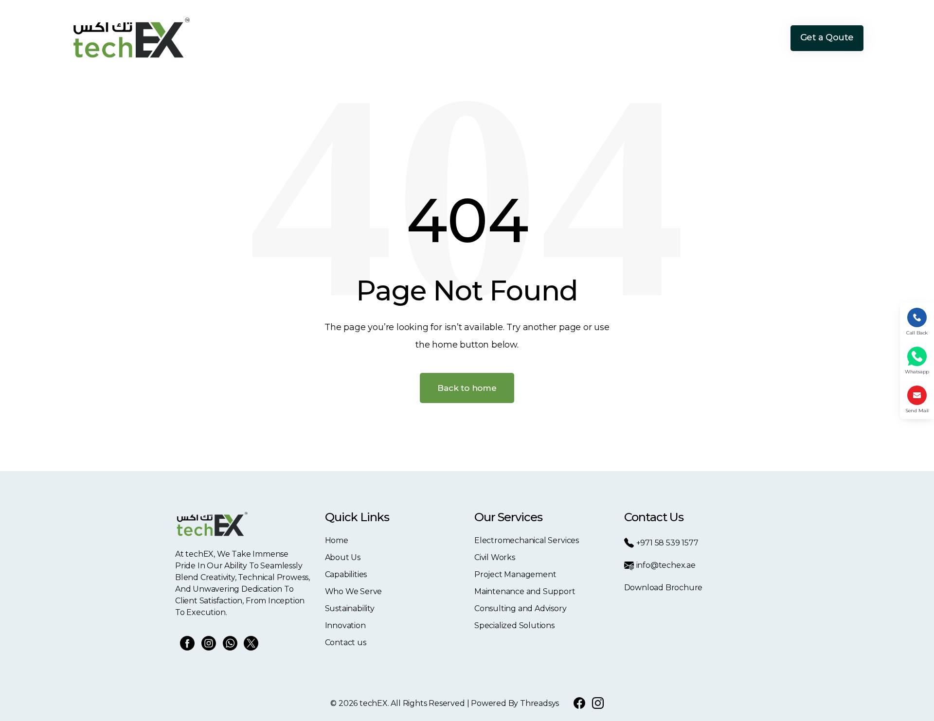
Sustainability (653, 38)
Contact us (345, 642)
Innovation (710, 38)
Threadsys (539, 703)
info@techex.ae (666, 565)
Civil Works (494, 557)
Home (434, 38)
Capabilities (527, 38)
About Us (476, 38)
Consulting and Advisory (520, 608)
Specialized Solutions (514, 625)
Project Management (515, 574)
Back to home (467, 388)
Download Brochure (663, 587)
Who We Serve (589, 38)
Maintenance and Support (524, 591)
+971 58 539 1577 (667, 542)
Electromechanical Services (526, 540)
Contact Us (763, 38)
